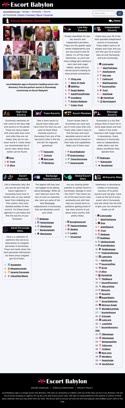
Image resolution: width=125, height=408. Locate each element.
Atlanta (21, 15)
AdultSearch (107, 227)
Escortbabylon (77, 152)
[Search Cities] (119, 13)
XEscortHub (107, 286)
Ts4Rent (106, 349)
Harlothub (108, 98)
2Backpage (107, 334)
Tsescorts (48, 152)
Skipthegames (109, 83)
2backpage (46, 226)
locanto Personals (19, 272)
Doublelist (15, 265)
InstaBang (75, 98)
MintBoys (106, 356)
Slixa (12, 165)
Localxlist (107, 324)
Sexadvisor (107, 165)
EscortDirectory (109, 283)
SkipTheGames (108, 219)
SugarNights (108, 297)
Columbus (30, 15)
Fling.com (76, 79)
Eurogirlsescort (77, 222)
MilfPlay (75, 86)
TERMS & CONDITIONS (62, 388)
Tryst (105, 90)
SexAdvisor (108, 364)
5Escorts (105, 290)
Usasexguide (77, 163)
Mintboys (49, 163)
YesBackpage (108, 249)
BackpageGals (109, 341)
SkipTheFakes (109, 68)
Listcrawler (108, 64)
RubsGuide (107, 360)
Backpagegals (47, 230)
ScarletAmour (108, 312)
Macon (39, 15)
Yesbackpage (47, 222)
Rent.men (48, 159)
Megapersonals (18, 268)
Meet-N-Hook (77, 83)
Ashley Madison (78, 101)
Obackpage (46, 234)
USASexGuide (107, 242)
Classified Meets (19, 276)
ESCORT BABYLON (40, 388)
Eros (11, 158)
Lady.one (106, 320)
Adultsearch (108, 71)
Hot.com (106, 75)
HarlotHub (106, 275)
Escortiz (105, 294)
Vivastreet (75, 237)
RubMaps (105, 238)
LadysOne (106, 257)
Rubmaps (105, 158)
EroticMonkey (107, 245)
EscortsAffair (108, 264)
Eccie (104, 268)
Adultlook (107, 94)
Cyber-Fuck (76, 105)
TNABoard (106, 279)
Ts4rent (47, 155)
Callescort (107, 79)
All (4, 15)
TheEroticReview (109, 253)
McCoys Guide (109, 305)
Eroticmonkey (77, 155)
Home (117, 20)
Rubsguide (106, 162)
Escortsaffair (109, 86)
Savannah (48, 15)
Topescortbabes (78, 226)
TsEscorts (106, 345)
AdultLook (106, 260)
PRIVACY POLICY (85, 388)
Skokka (74, 229)
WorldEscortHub (110, 309)
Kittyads (106, 316)
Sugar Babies (77, 90)
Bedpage (44, 219)
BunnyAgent (109, 101)
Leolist (73, 233)
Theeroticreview (78, 159)
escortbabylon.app (11, 11)
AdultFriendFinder (80, 94)
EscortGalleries (109, 301)
